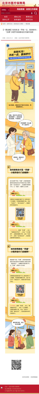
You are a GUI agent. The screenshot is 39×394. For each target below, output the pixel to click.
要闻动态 (29, 17)
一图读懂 (27, 24)
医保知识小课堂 (18, 24)
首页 (6, 17)
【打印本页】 (26, 377)
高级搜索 (21, 9)
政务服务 (17, 20)
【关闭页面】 (34, 377)
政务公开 (5, 20)
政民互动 (29, 20)
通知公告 (17, 17)
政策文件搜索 (32, 9)
